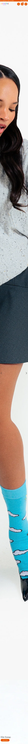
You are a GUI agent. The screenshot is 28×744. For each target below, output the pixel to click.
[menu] (25, 4)
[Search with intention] (18, 4)
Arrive (5, 740)
